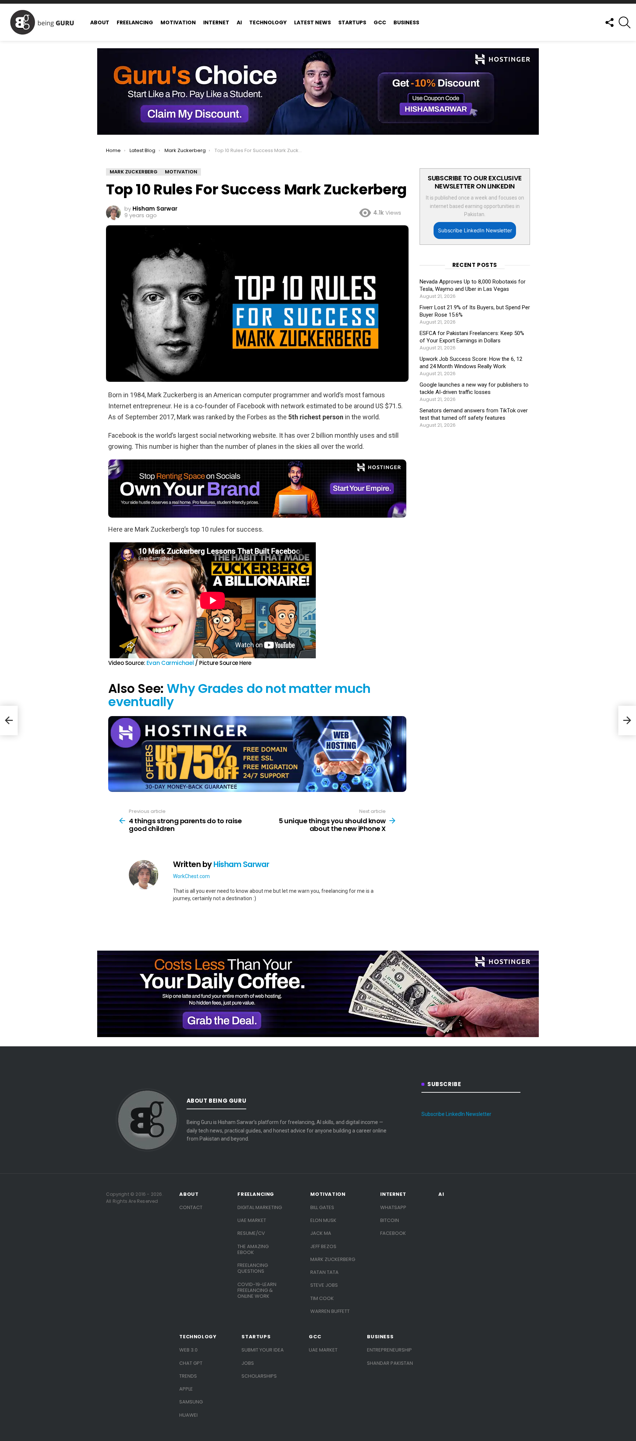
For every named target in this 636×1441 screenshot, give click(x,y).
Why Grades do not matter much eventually (239, 695)
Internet (216, 22)
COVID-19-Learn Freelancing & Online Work (256, 1290)
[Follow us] (609, 22)
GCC (380, 22)
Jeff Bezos (323, 1246)
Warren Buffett (330, 1311)
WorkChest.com (191, 876)
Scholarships (259, 1376)
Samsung (191, 1401)
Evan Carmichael (170, 663)
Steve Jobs (324, 1285)
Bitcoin (389, 1220)
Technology (268, 22)
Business (406, 22)
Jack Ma (320, 1233)
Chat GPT (190, 1363)
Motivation (178, 22)
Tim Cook (322, 1298)
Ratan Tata (324, 1272)
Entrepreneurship (389, 1349)
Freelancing (135, 22)
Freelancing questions (252, 1268)
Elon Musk (323, 1220)
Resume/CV (251, 1233)
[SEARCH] (624, 22)
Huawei (188, 1415)
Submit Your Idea (262, 1349)
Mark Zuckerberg (332, 1259)
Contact (190, 1207)
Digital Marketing (259, 1207)
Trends (188, 1376)
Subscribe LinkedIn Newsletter (475, 230)
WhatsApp (393, 1207)
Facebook (393, 1233)
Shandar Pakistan (390, 1363)
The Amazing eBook (253, 1249)
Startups (352, 22)
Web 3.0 (188, 1349)
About (99, 22)
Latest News (312, 22)
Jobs (247, 1363)
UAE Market (251, 1220)
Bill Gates (322, 1207)
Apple (186, 1388)
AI (239, 22)
